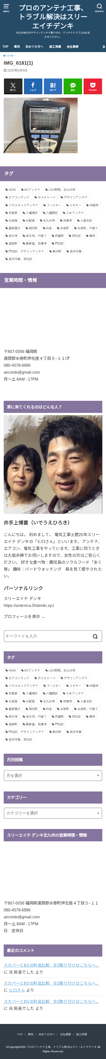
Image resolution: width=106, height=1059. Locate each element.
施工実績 (55, 46)
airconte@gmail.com (22, 372)
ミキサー (75, 205)
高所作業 (76, 251)
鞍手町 (57, 251)
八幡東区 (32, 213)
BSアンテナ (32, 190)
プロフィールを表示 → (24, 616)
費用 (17, 46)
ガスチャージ (46, 197)
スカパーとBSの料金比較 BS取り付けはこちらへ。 (52, 965)
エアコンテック (19, 197)
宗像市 (67, 220)
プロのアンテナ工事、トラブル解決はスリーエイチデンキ (53, 17)
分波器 (13, 220)
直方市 (13, 236)
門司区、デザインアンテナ (26, 251)
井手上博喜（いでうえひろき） (38, 522)
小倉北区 (86, 220)
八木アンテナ (75, 213)
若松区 (76, 236)
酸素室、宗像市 (36, 243)
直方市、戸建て (36, 236)
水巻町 (64, 228)
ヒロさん (17, 990)
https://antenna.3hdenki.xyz (29, 605)
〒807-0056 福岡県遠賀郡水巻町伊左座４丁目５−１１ (51, 903)
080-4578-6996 (17, 365)
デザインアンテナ (76, 197)
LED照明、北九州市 (62, 190)
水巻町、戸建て (87, 228)
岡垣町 (33, 228)
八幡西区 (52, 213)
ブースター (54, 205)
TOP (5, 46)
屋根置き (14, 228)
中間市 (93, 205)
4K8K (12, 190)
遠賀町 (13, 243)
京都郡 (13, 213)
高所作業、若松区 (20, 259)
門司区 (59, 243)
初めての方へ (34, 46)
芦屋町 (59, 236)
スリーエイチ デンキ (22, 598)
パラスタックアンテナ (23, 205)
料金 (49, 228)
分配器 (30, 220)
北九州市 (49, 220)
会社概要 (73, 46)
